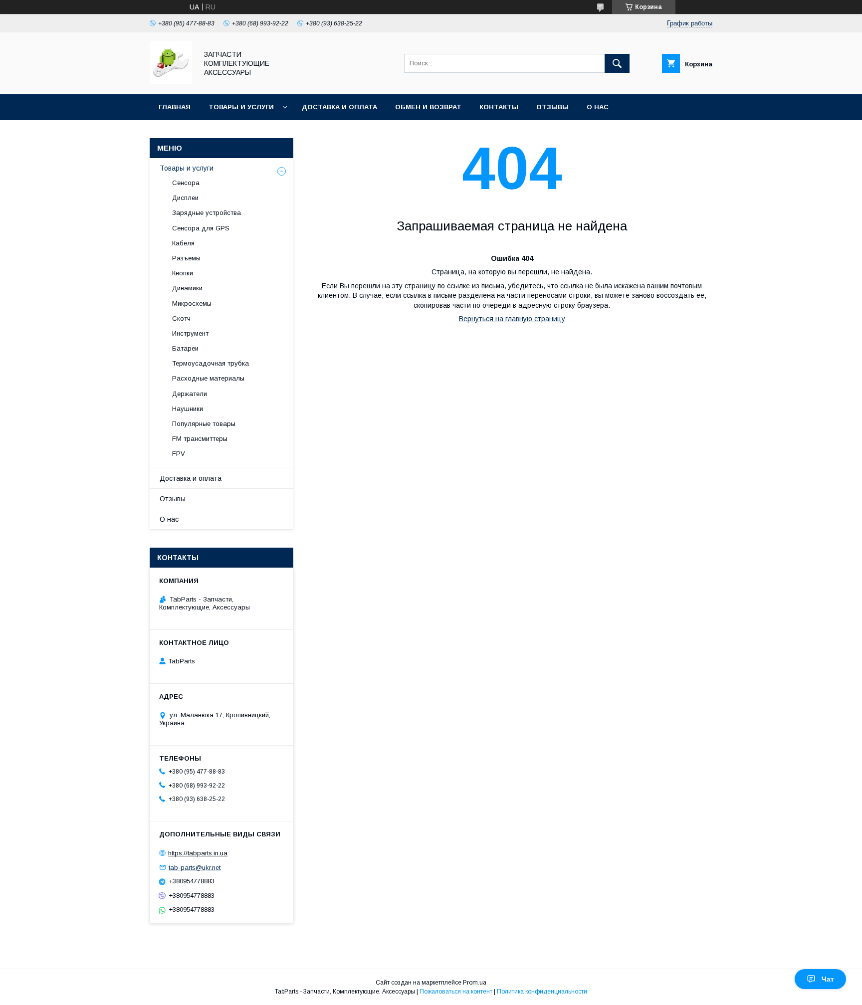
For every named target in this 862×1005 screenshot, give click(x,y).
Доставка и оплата (339, 107)
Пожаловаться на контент (456, 991)
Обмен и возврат (428, 107)
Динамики (187, 288)
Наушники (187, 408)
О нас (598, 107)
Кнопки (182, 273)
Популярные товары (203, 423)
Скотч (181, 318)
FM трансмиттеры (199, 438)
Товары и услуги (241, 107)
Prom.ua (474, 982)
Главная (175, 107)
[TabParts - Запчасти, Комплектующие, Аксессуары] (171, 81)
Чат (828, 979)
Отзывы (552, 107)
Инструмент (190, 333)
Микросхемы (192, 303)
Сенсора (186, 183)
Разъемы (186, 258)
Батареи (185, 348)
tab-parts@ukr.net (194, 867)
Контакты (498, 107)
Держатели (189, 394)
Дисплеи (185, 197)
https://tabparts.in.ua (197, 853)
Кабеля (183, 243)
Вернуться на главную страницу (512, 319)
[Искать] (617, 63)
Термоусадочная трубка (210, 363)
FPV (178, 453)
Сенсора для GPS (200, 228)
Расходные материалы (208, 378)
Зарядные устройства (206, 212)
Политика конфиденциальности (542, 991)
